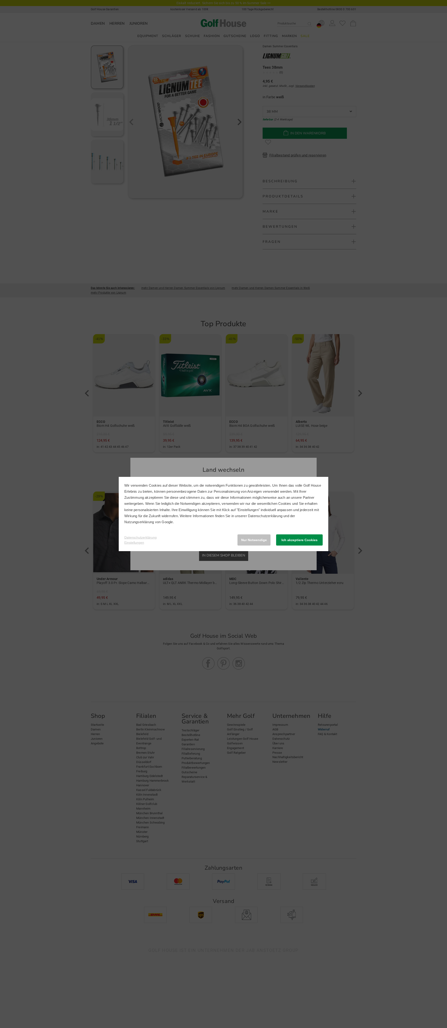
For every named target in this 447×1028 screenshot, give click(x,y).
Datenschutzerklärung (265, 516)
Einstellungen (134, 542)
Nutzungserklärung (139, 522)
